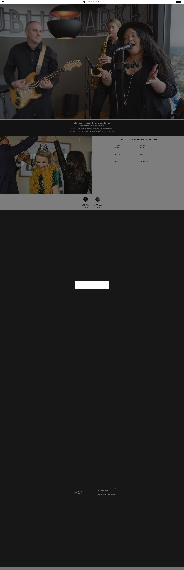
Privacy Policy (95, 283)
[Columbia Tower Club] (92, 2)
